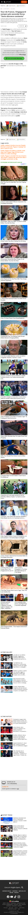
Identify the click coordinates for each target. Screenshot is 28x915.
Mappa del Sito (22, 891)
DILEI (20, 904)
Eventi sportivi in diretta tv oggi (10, 788)
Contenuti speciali (6, 891)
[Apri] (2, 2)
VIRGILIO (8, 903)
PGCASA (4, 904)
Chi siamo (5, 907)
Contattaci (15, 891)
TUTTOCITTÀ (15, 904)
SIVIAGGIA (24, 904)
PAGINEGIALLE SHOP (21, 903)
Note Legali (11, 907)
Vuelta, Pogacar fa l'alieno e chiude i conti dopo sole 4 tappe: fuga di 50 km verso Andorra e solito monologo (13, 152)
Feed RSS (11, 892)
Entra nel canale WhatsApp (15, 58)
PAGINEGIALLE (13, 903)
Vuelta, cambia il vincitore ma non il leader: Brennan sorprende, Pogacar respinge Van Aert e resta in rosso (13, 146)
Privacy (16, 907)
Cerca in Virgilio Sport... (13, 887)
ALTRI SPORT (6, 8)
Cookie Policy (21, 907)
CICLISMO (13, 8)
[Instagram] (19, 897)
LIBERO (4, 903)
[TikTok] (15, 897)
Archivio (16, 892)
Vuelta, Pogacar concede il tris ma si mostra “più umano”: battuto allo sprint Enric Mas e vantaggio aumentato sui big (13, 157)
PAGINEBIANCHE (9, 904)
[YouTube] (11, 897)
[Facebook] (8, 897)
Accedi (24, 2)
